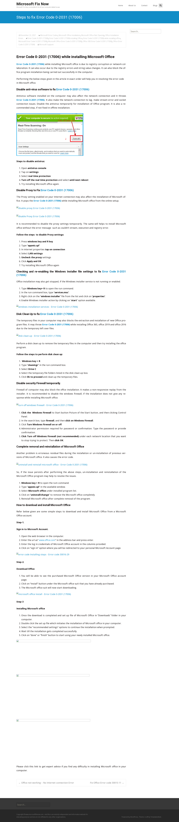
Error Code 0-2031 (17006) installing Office (65, 38)
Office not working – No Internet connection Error (46, 782)
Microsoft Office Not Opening (92, 35)
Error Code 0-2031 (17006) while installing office (101, 38)
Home (120, 5)
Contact (144, 5)
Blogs (155, 5)
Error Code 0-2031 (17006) (38, 38)
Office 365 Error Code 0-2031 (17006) (97, 41)
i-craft (146, 817)
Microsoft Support (46, 44)
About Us (132, 5)
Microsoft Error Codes (49, 35)
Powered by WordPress (130, 817)
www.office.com (47, 540)
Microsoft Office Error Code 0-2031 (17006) (65, 41)
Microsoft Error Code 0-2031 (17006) (33, 41)
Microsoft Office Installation (69, 35)
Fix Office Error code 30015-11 (107, 782)
